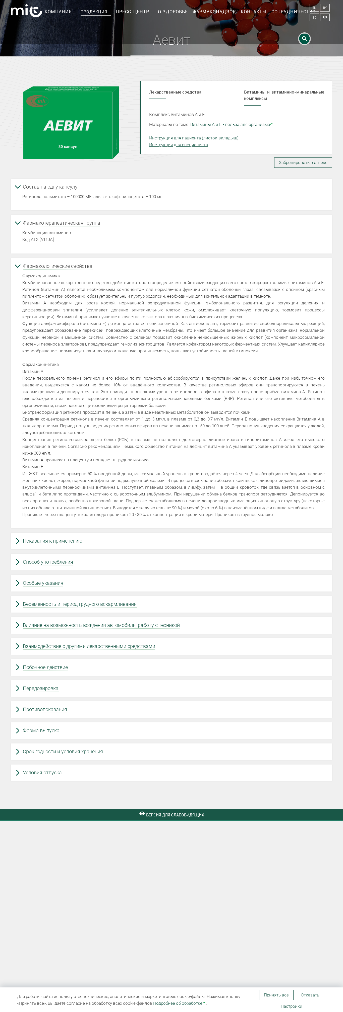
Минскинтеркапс (26, 12)
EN (314, 8)
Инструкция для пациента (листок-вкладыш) (194, 138)
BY (325, 8)
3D (314, 17)
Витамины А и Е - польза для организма (230, 124)
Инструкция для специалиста (178, 144)
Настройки (291, 1006)
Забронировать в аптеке (303, 162)
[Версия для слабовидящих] (325, 17)
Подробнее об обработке (177, 1003)
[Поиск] (304, 38)
